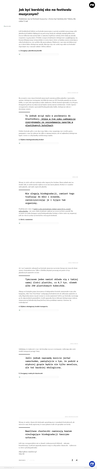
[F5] (92, 5)
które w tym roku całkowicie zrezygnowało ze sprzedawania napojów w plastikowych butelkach (50, 122)
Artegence (90, 467)
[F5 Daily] (92, 464)
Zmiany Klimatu (22, 460)
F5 (13, 467)
